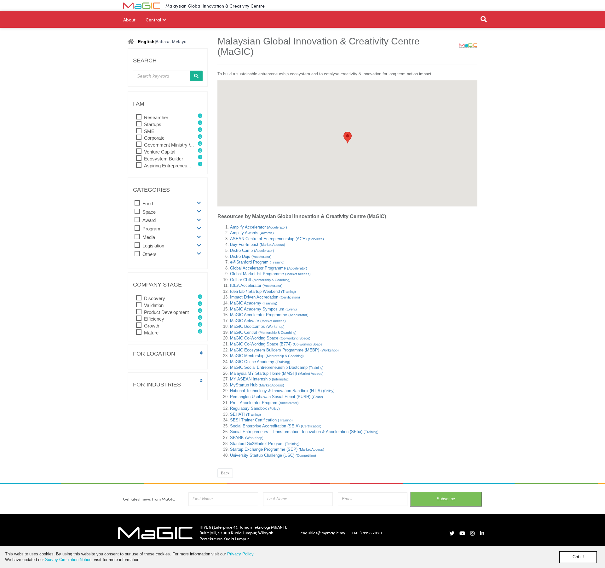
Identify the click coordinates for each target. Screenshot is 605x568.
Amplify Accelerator (258, 227)
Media (148, 237)
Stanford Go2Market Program (265, 443)
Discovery (154, 298)
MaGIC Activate (258, 320)
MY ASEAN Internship (260, 379)
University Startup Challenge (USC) (273, 455)
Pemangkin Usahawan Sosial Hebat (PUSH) (276, 396)
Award (149, 220)
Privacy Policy (240, 554)
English (146, 41)
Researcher (156, 117)
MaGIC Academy (253, 303)
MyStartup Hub (257, 385)
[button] (199, 203)
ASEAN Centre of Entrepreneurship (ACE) (277, 238)
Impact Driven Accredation (265, 297)
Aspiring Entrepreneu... (167, 165)
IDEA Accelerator (256, 285)
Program (151, 228)
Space (149, 212)
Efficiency (154, 319)
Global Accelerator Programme (268, 268)
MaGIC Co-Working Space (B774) (277, 344)
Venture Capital (159, 151)
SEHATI (245, 414)
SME (149, 131)
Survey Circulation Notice (68, 559)
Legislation (153, 245)
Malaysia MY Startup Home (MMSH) (277, 373)
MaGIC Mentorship (267, 355)
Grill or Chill (260, 279)
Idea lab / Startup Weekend (263, 291)
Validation (154, 305)
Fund (147, 203)
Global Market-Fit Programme (270, 273)
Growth (151, 325)
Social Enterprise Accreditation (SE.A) (275, 426)
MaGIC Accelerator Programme (269, 314)
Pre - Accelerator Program (264, 402)
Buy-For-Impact (257, 244)
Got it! (578, 556)
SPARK (246, 437)
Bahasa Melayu (171, 41)
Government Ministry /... (169, 145)
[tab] (168, 203)
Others (149, 254)
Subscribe (446, 498)
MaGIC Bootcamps (257, 326)
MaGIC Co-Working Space (270, 338)
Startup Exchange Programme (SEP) (277, 449)
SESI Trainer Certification (261, 420)
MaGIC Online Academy (260, 361)
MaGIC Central (263, 332)
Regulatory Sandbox (255, 408)
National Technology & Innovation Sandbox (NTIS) (282, 390)
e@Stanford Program (257, 262)
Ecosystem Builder (163, 158)
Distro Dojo (251, 256)
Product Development (166, 312)
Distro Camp (252, 250)
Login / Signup (466, 6)
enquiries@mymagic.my (323, 533)
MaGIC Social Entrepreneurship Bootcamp (277, 367)
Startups (152, 124)
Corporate (154, 138)
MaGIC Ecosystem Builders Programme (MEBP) (284, 350)
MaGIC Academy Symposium (263, 309)
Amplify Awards (252, 232)
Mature (151, 332)
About (129, 19)
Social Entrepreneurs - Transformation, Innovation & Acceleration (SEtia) (304, 431)
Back (225, 473)
